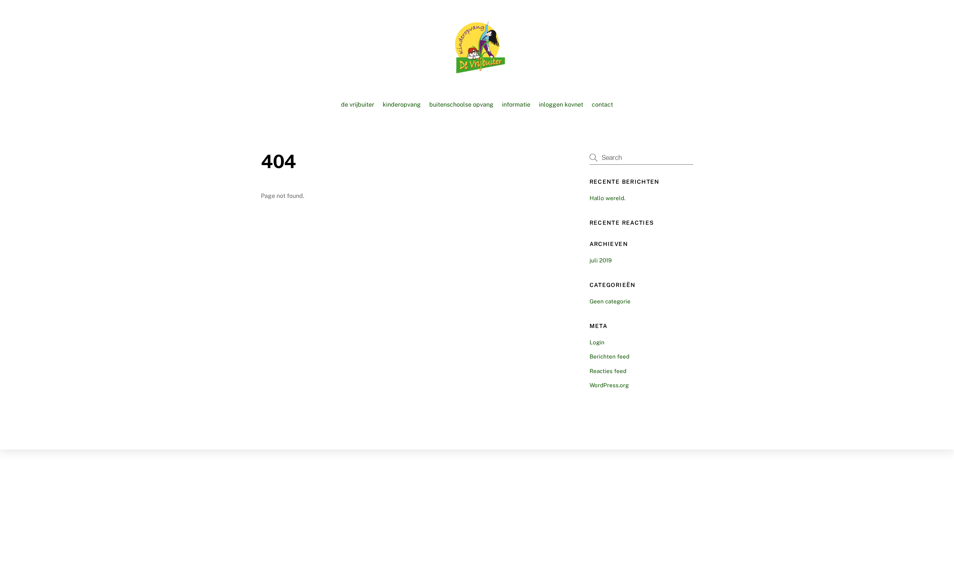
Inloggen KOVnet (561, 104)
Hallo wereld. (607, 198)
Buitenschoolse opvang (461, 104)
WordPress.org (609, 385)
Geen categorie (610, 301)
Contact (602, 104)
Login (597, 342)
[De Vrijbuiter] (477, 70)
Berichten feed (609, 356)
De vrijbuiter (357, 104)
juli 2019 (601, 260)
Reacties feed (608, 371)
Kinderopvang (402, 104)
